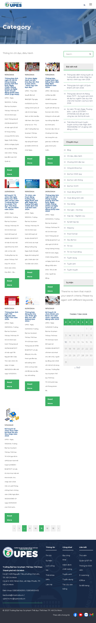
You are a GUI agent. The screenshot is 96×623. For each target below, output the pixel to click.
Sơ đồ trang (84, 585)
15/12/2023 (49, 308)
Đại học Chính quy (74, 174)
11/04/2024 (49, 75)
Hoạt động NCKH (74, 192)
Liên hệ (49, 584)
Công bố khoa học (74, 168)
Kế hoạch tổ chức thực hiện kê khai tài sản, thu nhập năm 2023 (11, 432)
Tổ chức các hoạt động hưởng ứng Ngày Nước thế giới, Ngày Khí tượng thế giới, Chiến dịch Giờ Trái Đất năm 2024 (31, 202)
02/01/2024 (30, 308)
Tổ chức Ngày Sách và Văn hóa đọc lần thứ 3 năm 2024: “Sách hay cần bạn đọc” (32, 82)
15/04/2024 (9, 75)
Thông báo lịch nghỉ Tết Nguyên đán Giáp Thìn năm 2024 (11, 315)
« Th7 (77, 367)
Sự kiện (49, 560)
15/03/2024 (29, 191)
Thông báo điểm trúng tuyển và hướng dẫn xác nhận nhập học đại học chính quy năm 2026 (80, 77)
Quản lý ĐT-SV (85, 560)
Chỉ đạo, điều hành (74, 156)
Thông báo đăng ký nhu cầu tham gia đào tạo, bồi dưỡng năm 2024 (31, 316)
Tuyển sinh (71, 264)
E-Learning (84, 575)
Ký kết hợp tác (73, 222)
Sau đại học (71, 240)
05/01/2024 (9, 308)
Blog (69, 150)
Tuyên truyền (72, 270)
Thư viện (83, 555)
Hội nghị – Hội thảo (75, 210)
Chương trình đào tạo (76, 162)
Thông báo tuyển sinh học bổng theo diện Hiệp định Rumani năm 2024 (52, 82)
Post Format (72, 234)
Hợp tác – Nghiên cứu (76, 216)
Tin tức (70, 246)
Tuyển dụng (72, 258)
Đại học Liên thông (75, 180)
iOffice (82, 580)
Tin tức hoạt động (74, 252)
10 (36, 528)
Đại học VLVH (72, 186)
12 (47, 528)
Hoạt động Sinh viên (75, 198)
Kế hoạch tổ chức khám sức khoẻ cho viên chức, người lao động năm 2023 (52, 315)
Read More (9, 172)
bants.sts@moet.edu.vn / (13, 595)
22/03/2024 (10, 191)
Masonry (70, 228)
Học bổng (71, 204)
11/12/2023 (9, 425)
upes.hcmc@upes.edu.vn (14, 599)
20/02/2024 (50, 191)
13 (53, 528)
